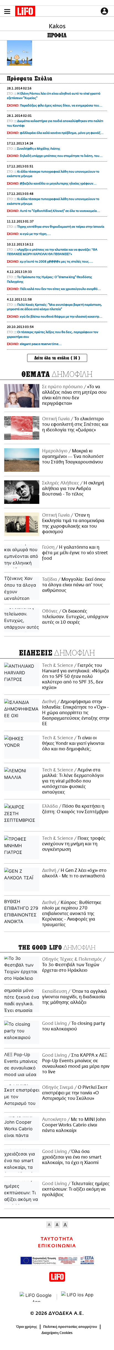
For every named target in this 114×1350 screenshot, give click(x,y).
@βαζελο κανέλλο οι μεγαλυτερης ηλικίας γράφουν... (58, 183)
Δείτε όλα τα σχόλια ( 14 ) (57, 358)
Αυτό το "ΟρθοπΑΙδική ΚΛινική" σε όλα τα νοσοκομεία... (60, 211)
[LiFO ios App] (77, 1296)
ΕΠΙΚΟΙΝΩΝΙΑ (57, 1246)
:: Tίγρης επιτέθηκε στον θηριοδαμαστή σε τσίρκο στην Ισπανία (59, 227)
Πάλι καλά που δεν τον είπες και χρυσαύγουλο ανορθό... (60, 289)
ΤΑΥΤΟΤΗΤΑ (57, 1239)
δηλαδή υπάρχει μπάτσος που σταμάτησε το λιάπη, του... (61, 156)
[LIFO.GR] (25, 12)
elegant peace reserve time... (41, 344)
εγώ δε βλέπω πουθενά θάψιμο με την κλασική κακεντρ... (61, 316)
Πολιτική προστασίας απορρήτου (70, 1327)
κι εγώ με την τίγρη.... (35, 234)
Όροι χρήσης (26, 1327)
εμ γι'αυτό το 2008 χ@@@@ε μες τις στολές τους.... (56, 261)
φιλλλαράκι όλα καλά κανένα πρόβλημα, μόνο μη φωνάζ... (61, 133)
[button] (7, 11)
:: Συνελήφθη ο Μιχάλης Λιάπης (37, 149)
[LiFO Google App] (36, 1297)
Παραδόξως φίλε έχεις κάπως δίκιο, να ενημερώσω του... (61, 105)
